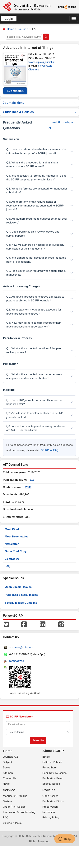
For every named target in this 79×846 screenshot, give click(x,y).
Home (10, 28)
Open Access (50, 795)
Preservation (50, 806)
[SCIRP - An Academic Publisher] (27, 6)
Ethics (46, 756)
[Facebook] (24, 624)
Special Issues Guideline (21, 602)
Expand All (54, 122)
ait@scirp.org (45, 65)
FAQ (7, 566)
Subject (7, 762)
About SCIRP (53, 751)
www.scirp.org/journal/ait (41, 62)
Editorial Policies (52, 762)
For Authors (49, 767)
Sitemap (8, 772)
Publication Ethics (53, 801)
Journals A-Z (10, 756)
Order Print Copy (16, 551)
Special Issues (51, 783)
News (6, 783)
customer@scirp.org (21, 647)
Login (9, 18)
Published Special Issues (21, 594)
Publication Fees (52, 778)
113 (32, 479)
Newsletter (12, 543)
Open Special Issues (18, 586)
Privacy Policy (50, 817)
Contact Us (12, 558)
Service (9, 790)
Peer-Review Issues (54, 772)
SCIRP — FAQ (49, 450)
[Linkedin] (42, 624)
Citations (33, 69)
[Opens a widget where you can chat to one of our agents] (64, 839)
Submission (15, 90)
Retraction (48, 812)
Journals (23, 28)
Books (6, 767)
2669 (28, 487)
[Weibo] (61, 624)
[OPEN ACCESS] (67, 6)
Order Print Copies (14, 806)
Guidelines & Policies (18, 112)
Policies (48, 790)
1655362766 (16, 661)
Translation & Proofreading (19, 812)
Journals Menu (14, 102)
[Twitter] (6, 624)
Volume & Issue (12, 822)
